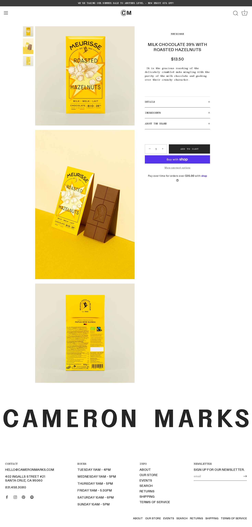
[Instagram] (15, 496)
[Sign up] (245, 476)
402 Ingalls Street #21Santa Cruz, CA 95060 (25, 478)
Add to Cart (189, 149)
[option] (28, 32)
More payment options (177, 167)
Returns (147, 491)
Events (146, 480)
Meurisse (177, 33)
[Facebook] (7, 496)
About (145, 470)
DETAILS (150, 102)
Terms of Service (155, 502)
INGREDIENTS (153, 112)
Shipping (147, 496)
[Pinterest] (23, 496)
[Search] (235, 13)
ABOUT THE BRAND (156, 123)
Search (146, 486)
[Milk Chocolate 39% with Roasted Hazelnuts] (28, 31)
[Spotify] (32, 496)
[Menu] (6, 13)
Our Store (149, 475)
